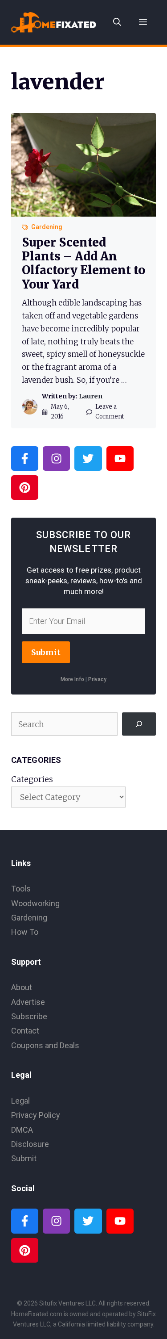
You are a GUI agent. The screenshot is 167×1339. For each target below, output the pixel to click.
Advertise (28, 1002)
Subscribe (29, 1016)
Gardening (46, 226)
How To (24, 932)
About (21, 987)
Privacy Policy (35, 1115)
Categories (32, 779)
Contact (25, 1030)
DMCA (22, 1129)
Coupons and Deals (45, 1045)
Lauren (90, 396)
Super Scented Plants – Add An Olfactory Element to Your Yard (83, 263)
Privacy (97, 679)
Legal (20, 1100)
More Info (72, 679)
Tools (21, 888)
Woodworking (35, 903)
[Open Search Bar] (117, 22)
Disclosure (30, 1144)
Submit (46, 652)
